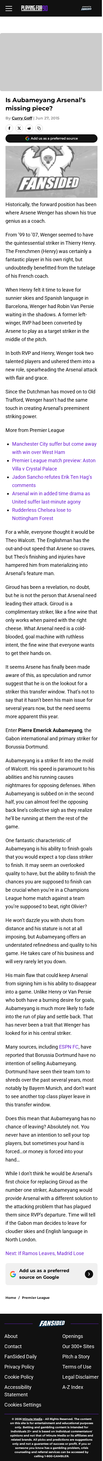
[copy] (39, 128)
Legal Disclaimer (80, 1377)
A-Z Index (72, 1387)
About (11, 1336)
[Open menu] (8, 8)
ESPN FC (69, 1047)
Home (10, 1298)
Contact (13, 1346)
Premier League (36, 1298)
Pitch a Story (76, 1356)
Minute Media (32, 1419)
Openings (72, 1336)
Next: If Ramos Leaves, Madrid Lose (44, 1253)
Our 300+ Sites (78, 1346)
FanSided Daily (20, 1356)
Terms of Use (76, 1367)
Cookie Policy (19, 1377)
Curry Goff (22, 118)
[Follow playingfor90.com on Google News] (89, 1274)
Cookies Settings (22, 1405)
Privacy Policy (19, 1367)
